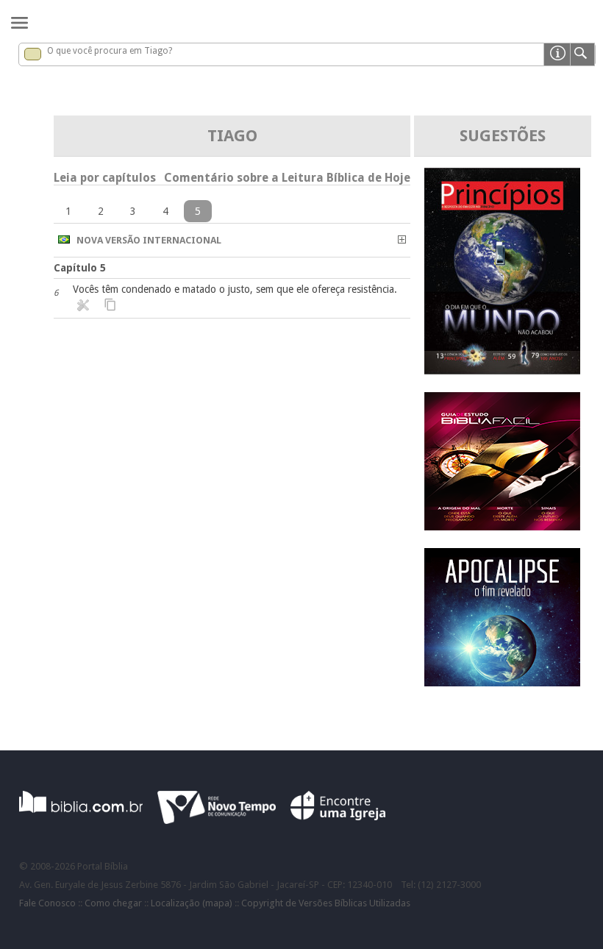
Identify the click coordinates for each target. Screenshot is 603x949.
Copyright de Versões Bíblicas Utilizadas (325, 903)
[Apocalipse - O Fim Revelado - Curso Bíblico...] (502, 682)
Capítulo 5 (80, 268)
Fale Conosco (47, 903)
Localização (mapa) (191, 903)
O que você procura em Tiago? (109, 51)
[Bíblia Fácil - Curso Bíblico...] (502, 526)
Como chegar (113, 903)
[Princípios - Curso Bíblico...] (502, 370)
